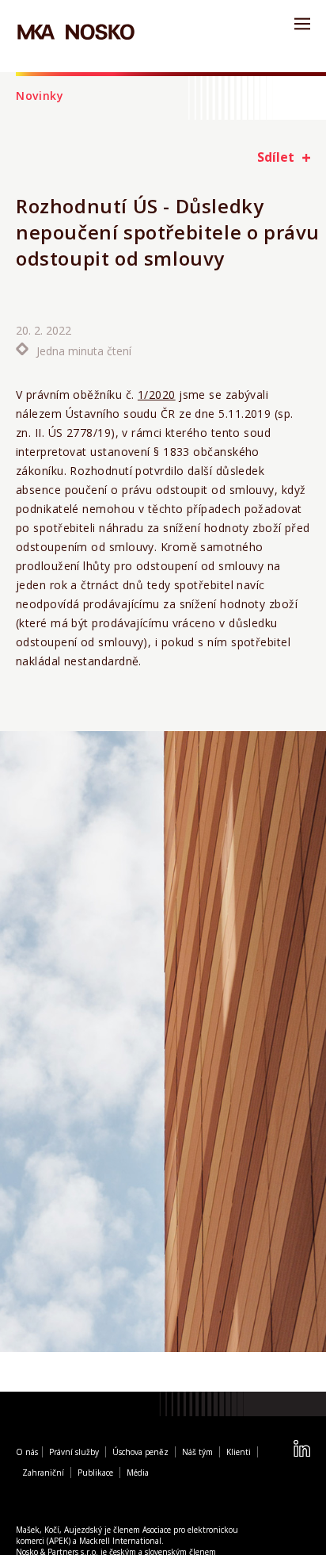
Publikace (95, 1474)
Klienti (238, 1453)
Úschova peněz (140, 1453)
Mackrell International (120, 1542)
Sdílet (275, 157)
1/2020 (157, 394)
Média (138, 1474)
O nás (27, 1453)
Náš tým (197, 1453)
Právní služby (74, 1453)
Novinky (40, 95)
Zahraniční (43, 1474)
